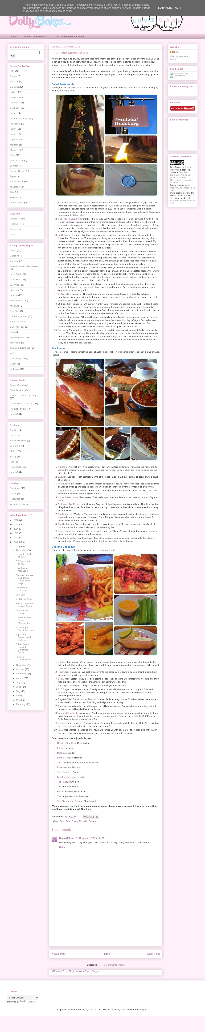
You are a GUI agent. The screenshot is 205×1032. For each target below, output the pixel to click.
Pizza (12, 155)
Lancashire (15, 279)
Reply (62, 847)
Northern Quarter (18, 316)
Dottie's (62, 723)
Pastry (13, 456)
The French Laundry (68, 219)
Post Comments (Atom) (113, 964)
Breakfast (15, 87)
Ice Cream (15, 123)
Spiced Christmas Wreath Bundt (24, 605)
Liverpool (14, 290)
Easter (13, 493)
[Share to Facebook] (94, 816)
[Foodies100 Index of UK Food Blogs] (183, 72)
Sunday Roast (17, 171)
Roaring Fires (17, 224)
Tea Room (15, 186)
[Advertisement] (106, 921)
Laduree (62, 476)
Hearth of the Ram (66, 743)
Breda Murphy (65, 514)
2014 (16, 537)
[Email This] (85, 816)
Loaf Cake (15, 446)
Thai (12, 192)
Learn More (165, 8)
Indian (13, 129)
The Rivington (64, 772)
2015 (16, 533)
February (21, 704)
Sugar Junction (65, 490)
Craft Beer (15, 108)
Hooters (62, 662)
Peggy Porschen (66, 531)
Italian (13, 134)
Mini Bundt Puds (24, 599)
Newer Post (59, 953)
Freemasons (64, 706)
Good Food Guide (69, 821)
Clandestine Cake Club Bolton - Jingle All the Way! (24, 579)
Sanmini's (63, 330)
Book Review (16, 390)
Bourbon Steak (65, 284)
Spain (13, 332)
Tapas (13, 176)
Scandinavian (17, 160)
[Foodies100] (177, 75)
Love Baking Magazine (22, 569)
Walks (13, 234)
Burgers (14, 97)
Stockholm (15, 342)
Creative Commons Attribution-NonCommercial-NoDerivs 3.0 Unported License (181, 177)
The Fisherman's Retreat (69, 801)
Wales (13, 353)
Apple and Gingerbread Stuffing (23, 637)
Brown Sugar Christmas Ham (25, 628)
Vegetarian (15, 197)
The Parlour (63, 781)
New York (15, 311)
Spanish (14, 165)
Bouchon (62, 317)
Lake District (16, 274)
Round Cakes (17, 467)
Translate (31, 1001)
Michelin (83, 821)
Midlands (14, 305)
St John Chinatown (66, 777)
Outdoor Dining (17, 218)
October (20, 669)
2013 (16, 542)
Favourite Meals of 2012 (24, 555)
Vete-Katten (64, 483)
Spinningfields (17, 337)
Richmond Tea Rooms (69, 504)
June (19, 686)
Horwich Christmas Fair (24, 658)
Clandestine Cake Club (21, 403)
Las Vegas (15, 284)
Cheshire (14, 255)
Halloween (15, 498)
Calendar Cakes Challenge (23, 395)
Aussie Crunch (17, 385)
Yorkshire (14, 369)
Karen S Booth (67, 838)
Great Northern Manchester (24, 266)
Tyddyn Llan (64, 294)
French (13, 113)
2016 (16, 528)
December (21, 550)
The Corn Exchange (20, 348)
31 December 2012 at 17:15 (90, 838)
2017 (16, 524)
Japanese (15, 139)
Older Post (153, 953)
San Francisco (17, 326)
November (21, 665)
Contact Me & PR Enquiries (69, 36)
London (14, 295)
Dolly (176, 52)
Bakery (13, 76)
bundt (13, 414)
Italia (60, 729)
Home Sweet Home (68, 497)
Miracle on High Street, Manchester (23, 620)
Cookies (14, 430)
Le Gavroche (64, 235)
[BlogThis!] (88, 816)
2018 (16, 520)
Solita (61, 678)
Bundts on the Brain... (36, 36)
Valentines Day (17, 504)
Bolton (13, 250)
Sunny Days (16, 229)
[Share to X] (91, 816)
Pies (12, 461)
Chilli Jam (20, 594)
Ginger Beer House (22, 612)
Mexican (14, 144)
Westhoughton (17, 358)
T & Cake (62, 467)
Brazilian (14, 81)
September (22, 673)
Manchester (16, 300)
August (20, 678)
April (18, 695)
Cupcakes (15, 435)
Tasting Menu (17, 181)
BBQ (12, 71)
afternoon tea (17, 202)
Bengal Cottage (65, 757)
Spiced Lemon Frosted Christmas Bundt (23, 648)
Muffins (13, 451)
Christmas (15, 488)
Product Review (18, 408)
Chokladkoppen (66, 524)
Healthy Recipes (18, 440)
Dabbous (61, 753)
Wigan (13, 363)
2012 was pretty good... (24, 562)
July (18, 682)
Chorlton (14, 261)
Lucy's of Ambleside (68, 713)
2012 (16, 546)
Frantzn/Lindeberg (68, 202)
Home (14, 36)
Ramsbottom (16, 321)
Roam (61, 672)
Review (92, 821)
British (13, 92)
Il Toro (60, 748)
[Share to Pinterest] (97, 816)
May (18, 691)
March (19, 700)
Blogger (143, 1009)
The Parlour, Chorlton (22, 589)
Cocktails (14, 102)
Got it (179, 8)
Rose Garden (64, 767)
